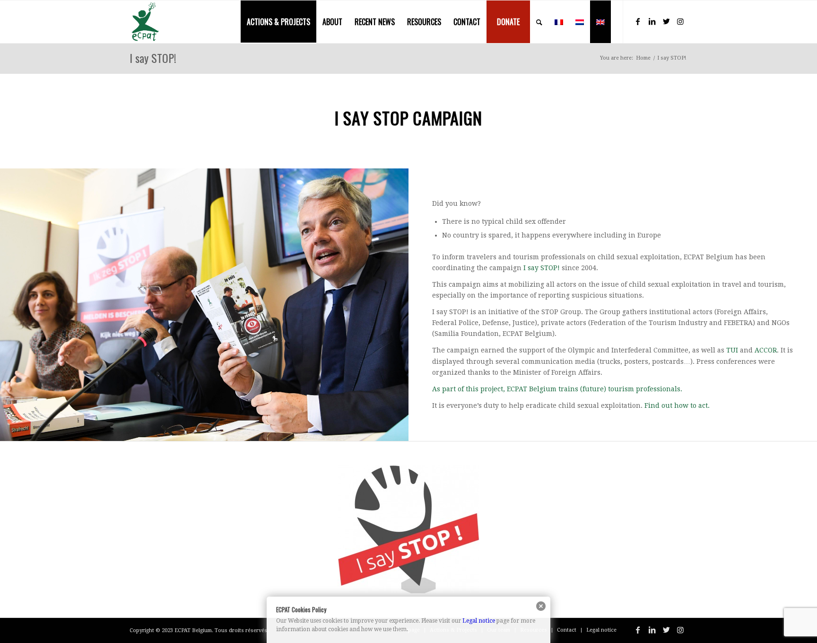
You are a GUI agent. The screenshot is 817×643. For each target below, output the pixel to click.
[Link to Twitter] (666, 21)
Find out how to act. (677, 405)
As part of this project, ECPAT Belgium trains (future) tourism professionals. (557, 389)
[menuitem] (278, 21)
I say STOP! (153, 57)
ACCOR (766, 350)
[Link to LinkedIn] (652, 21)
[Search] (539, 21)
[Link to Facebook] (638, 21)
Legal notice (478, 620)
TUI (732, 350)
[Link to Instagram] (680, 21)
